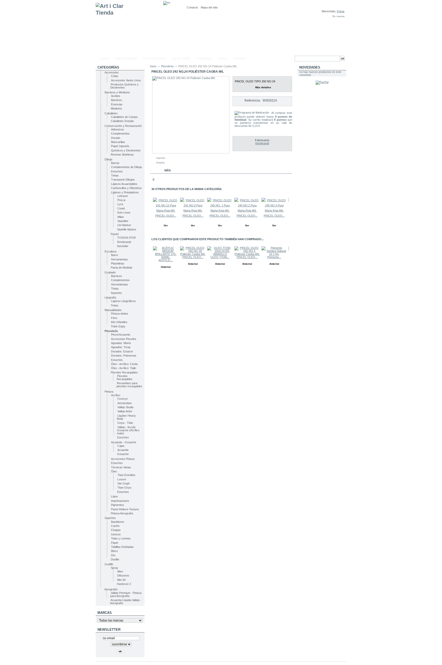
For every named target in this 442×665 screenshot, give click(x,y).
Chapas (116, 529)
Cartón (115, 525)
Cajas (121, 445)
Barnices (116, 100)
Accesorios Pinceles (123, 338)
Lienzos (116, 534)
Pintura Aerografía (122, 513)
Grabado (110, 272)
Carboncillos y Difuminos (126, 188)
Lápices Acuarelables (124, 183)
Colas (114, 75)
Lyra (120, 204)
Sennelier (122, 246)
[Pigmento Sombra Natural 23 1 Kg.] (274, 254)
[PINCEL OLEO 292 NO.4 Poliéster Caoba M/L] (247, 254)
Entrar (341, 11)
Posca (121, 200)
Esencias (117, 104)
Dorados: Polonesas (123, 355)
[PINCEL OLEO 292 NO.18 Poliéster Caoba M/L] (193, 254)
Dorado (115, 137)
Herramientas (119, 259)
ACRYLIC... (166, 260)
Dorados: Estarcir (122, 351)
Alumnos (239, 58)
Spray (114, 567)
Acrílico (115, 395)
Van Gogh (123, 483)
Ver (166, 225)
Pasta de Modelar (121, 267)
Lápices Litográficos (123, 301)
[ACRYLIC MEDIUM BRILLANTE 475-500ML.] (166, 257)
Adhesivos (117, 129)
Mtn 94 (121, 579)
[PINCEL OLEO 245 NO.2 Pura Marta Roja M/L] (247, 210)
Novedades (309, 67)
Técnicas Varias (121, 467)
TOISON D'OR (126, 237)
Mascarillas (118, 141)
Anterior (151, 207)
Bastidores (117, 521)
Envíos (222, 58)
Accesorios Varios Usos (126, 80)
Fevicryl (122, 398)
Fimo (114, 317)
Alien (120, 571)
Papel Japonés (120, 146)
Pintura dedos (119, 313)
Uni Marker (124, 225)
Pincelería (111, 330)
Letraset (122, 195)
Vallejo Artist (124, 411)
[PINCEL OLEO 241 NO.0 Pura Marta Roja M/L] (193, 210)
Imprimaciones (120, 500)
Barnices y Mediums (117, 92)
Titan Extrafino (126, 474)
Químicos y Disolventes (126, 150)
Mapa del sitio (209, 7)
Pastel (114, 234)
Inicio (153, 66)
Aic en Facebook (154, 58)
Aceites (115, 95)
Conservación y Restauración (123, 125)
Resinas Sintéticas (122, 154)
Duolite (115, 559)
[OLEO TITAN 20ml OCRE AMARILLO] (220, 254)
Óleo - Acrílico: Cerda (124, 363)
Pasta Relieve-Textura (125, 509)
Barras (115, 162)
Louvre (121, 479)
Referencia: (253, 100)
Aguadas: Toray (121, 347)
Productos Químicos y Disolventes (124, 86)
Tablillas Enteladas (122, 546)
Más (167, 170)
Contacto (192, 7)
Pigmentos (117, 504)
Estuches (117, 171)
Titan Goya (124, 487)
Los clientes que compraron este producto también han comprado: (151, 256)
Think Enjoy (118, 326)
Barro (114, 255)
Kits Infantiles (119, 322)
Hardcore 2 (124, 583)
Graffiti (109, 564)
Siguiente (290, 207)
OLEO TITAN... (220, 257)
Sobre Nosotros (126, 58)
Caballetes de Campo (124, 116)
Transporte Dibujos (123, 179)
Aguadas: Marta (121, 343)
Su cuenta (338, 16)
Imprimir (160, 158)
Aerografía (110, 589)
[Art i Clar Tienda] (129, 27)
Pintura (109, 391)
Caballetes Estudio (122, 121)
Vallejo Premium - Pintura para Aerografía (125, 594)
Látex (114, 496)
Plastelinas (117, 263)
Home (105, 58)
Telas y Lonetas (121, 538)
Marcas (104, 613)
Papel (114, 542)
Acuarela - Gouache (123, 442)
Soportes (116, 292)
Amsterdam (124, 403)
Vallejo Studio (125, 407)
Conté (121, 208)
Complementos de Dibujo (126, 167)
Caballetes (111, 113)
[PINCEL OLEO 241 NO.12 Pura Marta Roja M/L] (166, 210)
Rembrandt (124, 241)
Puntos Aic (204, 58)
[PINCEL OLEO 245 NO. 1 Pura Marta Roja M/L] (220, 210)
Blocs (114, 550)
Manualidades (113, 310)
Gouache (123, 454)
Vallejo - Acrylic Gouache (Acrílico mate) (128, 430)
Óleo (114, 471)
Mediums (116, 108)
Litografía (110, 297)
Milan (120, 216)
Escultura (110, 251)
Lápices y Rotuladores (125, 192)
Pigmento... (274, 257)
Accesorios (112, 72)
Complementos (120, 133)
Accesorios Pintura (123, 458)
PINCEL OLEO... (165, 215)
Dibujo (108, 159)
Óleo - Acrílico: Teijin (123, 368)
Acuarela (122, 449)
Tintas (115, 175)
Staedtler (122, 221)
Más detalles (263, 87)
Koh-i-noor (123, 212)
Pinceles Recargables (124, 372)
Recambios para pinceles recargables (129, 385)
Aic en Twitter (181, 58)
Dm (113, 555)
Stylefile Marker (126, 229)
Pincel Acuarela (120, 334)
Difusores (123, 575)
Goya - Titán (125, 422)
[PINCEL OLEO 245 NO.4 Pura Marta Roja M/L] (274, 210)
